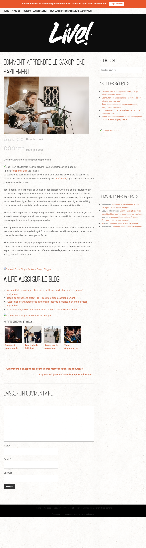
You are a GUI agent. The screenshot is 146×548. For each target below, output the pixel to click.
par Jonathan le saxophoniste (82, 514)
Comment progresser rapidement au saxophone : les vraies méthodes (42, 309)
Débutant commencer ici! (35, 11)
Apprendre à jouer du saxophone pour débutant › (65, 374)
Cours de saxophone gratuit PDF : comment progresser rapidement (41, 297)
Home (6, 11)
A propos (16, 11)
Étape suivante (117, 3)
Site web (8, 472)
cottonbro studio (19, 170)
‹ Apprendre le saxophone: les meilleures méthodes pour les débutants (44, 368)
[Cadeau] (121, 156)
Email (7, 459)
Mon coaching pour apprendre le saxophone (71, 11)
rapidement (60, 178)
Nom (7, 445)
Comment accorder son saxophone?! (124, 223)
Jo (103, 223)
